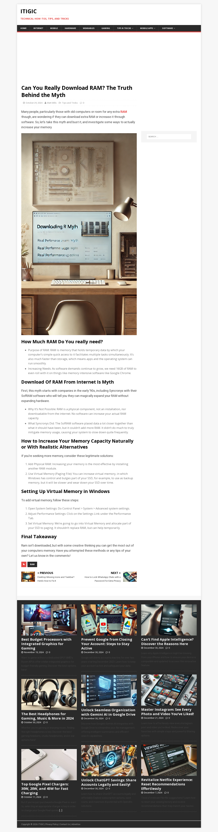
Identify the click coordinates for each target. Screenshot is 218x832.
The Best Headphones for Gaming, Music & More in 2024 (47, 716)
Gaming (106, 28)
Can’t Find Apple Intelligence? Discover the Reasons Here (167, 641)
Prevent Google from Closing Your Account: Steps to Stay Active (106, 643)
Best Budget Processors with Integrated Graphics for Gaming (46, 643)
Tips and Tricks (70, 103)
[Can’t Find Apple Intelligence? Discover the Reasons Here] (169, 633)
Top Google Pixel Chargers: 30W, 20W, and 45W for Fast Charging (45, 788)
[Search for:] (169, 136)
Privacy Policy (51, 824)
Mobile (54, 28)
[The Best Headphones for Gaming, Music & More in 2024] (49, 708)
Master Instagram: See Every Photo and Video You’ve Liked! (167, 711)
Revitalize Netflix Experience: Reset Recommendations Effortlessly (167, 784)
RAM (123, 111)
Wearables (89, 28)
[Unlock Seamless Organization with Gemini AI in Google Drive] (109, 704)
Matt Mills (52, 103)
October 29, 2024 (34, 103)
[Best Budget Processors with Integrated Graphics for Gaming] (49, 633)
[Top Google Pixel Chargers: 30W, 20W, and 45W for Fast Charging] (49, 778)
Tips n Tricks (124, 28)
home (23, 28)
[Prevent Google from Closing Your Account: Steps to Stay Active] (109, 633)
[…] (60, 810)
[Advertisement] (109, 56)
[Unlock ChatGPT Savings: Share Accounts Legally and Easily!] (109, 774)
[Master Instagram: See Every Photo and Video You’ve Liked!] (169, 703)
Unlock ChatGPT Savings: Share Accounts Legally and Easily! (108, 782)
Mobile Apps (146, 28)
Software (167, 28)
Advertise (76, 824)
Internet (38, 28)
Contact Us (65, 824)
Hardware (70, 28)
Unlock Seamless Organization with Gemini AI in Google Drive (108, 712)
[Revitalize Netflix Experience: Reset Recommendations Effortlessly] (169, 774)
